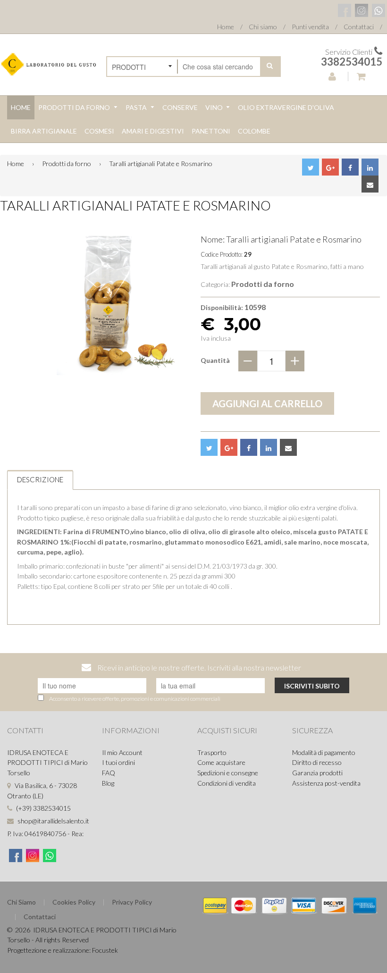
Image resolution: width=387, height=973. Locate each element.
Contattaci (359, 27)
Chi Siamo (21, 902)
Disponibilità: (222, 307)
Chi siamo (263, 27)
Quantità (215, 360)
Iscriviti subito (312, 686)
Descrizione (40, 479)
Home (225, 27)
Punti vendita (310, 27)
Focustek (105, 950)
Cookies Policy (73, 902)
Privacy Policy (132, 902)
